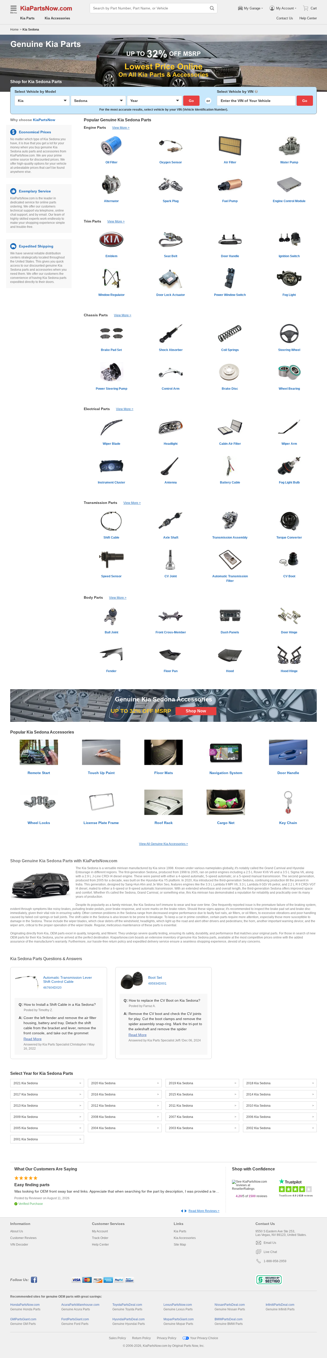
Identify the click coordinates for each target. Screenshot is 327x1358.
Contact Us (284, 18)
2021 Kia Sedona (26, 1083)
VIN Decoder (19, 1244)
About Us (16, 1231)
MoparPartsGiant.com (179, 1319)
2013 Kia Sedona (26, 1105)
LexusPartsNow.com (178, 1305)
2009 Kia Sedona (26, 1117)
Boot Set (157, 980)
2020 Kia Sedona (103, 1083)
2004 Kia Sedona (103, 1128)
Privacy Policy (166, 1338)
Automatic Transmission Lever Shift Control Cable (67, 982)
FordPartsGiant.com (75, 1319)
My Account (100, 1231)
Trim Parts (92, 221)
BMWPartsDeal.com (228, 1319)
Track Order (100, 1238)
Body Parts (93, 597)
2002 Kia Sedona (258, 1128)
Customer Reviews (23, 1238)
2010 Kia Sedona (258, 1105)
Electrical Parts (97, 409)
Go (191, 101)
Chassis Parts (96, 315)
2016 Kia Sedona (103, 1094)
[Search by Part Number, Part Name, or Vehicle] (212, 8)
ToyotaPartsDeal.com (127, 1305)
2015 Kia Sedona (181, 1094)
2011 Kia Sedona (181, 1105)
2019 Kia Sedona (181, 1083)
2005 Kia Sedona (26, 1128)
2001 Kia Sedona (26, 1139)
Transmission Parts (100, 503)
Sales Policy (117, 1338)
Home (14, 29)
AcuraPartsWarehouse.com (80, 1305)
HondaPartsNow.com (25, 1305)
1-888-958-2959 (275, 1261)
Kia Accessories (57, 18)
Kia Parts (27, 18)
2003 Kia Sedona (181, 1128)
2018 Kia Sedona (258, 1083)
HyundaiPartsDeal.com (128, 1319)
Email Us (270, 1243)
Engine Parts (95, 127)
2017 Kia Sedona (26, 1094)
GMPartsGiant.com (23, 1319)
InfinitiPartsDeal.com (280, 1305)
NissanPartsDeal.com (230, 1305)
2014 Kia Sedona (258, 1094)
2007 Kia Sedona (181, 1117)
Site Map (180, 1244)
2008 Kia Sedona (103, 1117)
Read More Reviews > (204, 1211)
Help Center (308, 18)
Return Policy (141, 1338)
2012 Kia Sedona (103, 1105)
